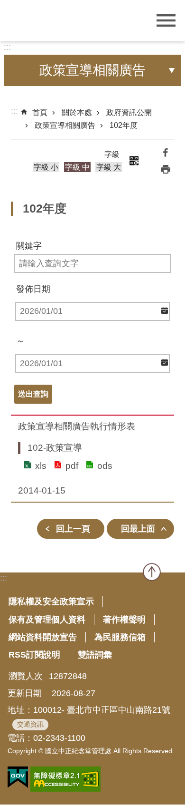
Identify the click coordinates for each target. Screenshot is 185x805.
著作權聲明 (124, 619)
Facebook (165, 152)
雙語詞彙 (95, 655)
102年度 (124, 125)
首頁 (39, 112)
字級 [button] (112, 154)
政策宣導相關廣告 (65, 125)
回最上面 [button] (138, 528)
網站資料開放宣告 (43, 637)
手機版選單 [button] (166, 20)
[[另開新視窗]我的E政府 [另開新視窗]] (18, 777)
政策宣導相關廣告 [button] (92, 70)
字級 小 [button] (46, 167)
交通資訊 (30, 724)
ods (104, 466)
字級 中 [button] (77, 167)
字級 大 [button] (108, 167)
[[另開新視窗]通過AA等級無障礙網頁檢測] (65, 779)
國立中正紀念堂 (64, 19)
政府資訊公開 (129, 112)
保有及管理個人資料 (47, 619)
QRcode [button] (134, 160)
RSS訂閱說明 (34, 655)
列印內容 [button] (165, 169)
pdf (71, 466)
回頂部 (151, 572)
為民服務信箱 (120, 637)
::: (7, 47)
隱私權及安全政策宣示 (51, 601)
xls (40, 466)
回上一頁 (73, 528)
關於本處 (77, 112)
